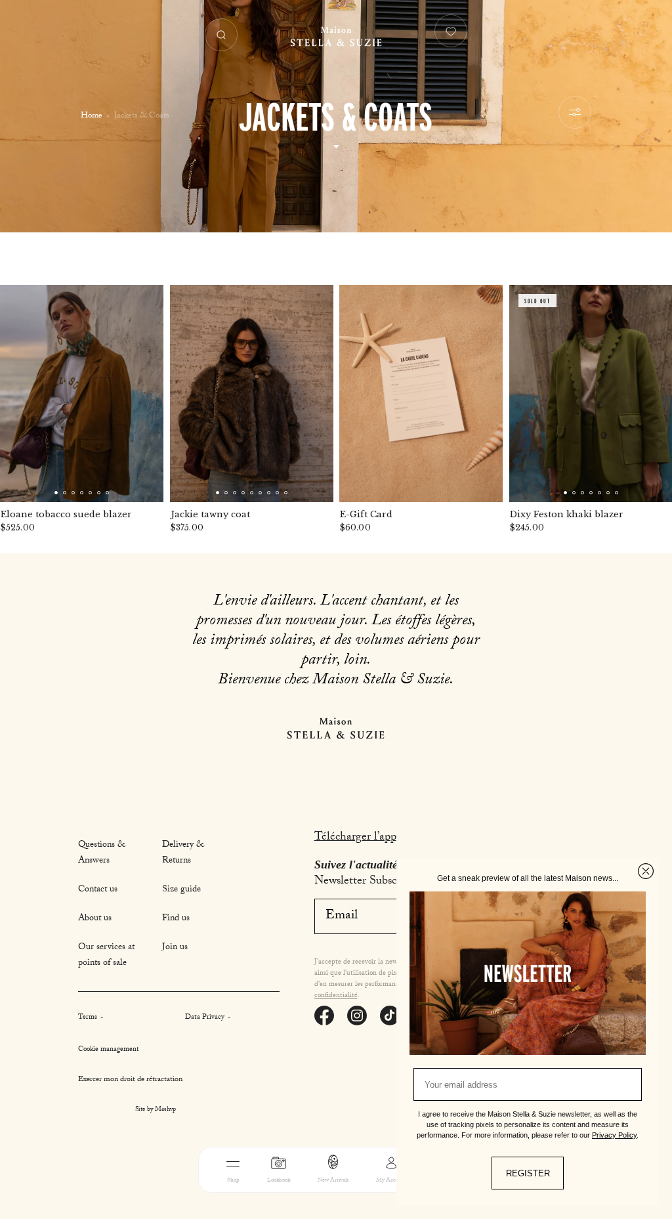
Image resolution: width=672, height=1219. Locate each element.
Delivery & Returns (183, 853)
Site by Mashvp (155, 1110)
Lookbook (278, 1181)
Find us (176, 919)
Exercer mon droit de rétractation (130, 1079)
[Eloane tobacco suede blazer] (81, 393)
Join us (175, 948)
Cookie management (108, 1050)
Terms (88, 1018)
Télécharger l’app (355, 838)
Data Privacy (205, 1018)
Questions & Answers (101, 853)
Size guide (181, 890)
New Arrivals (333, 1181)
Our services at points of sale (106, 956)
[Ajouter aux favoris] (145, 303)
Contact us (97, 890)
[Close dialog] (646, 871)
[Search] (221, 34)
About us (95, 919)
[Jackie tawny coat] (251, 393)
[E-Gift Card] (421, 393)
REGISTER (528, 1173)
